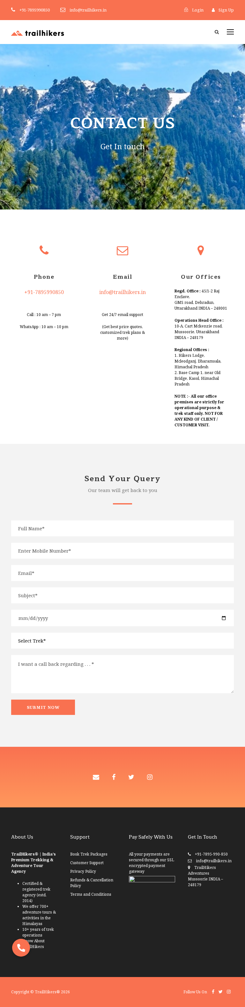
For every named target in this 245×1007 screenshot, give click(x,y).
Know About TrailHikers (33, 943)
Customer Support (87, 862)
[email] (96, 777)
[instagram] (149, 777)
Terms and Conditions (90, 894)
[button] (21, 948)
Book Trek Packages (89, 854)
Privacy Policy (83, 871)
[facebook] (113, 777)
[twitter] (131, 777)
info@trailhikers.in (122, 292)
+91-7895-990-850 (211, 854)
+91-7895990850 (44, 292)
